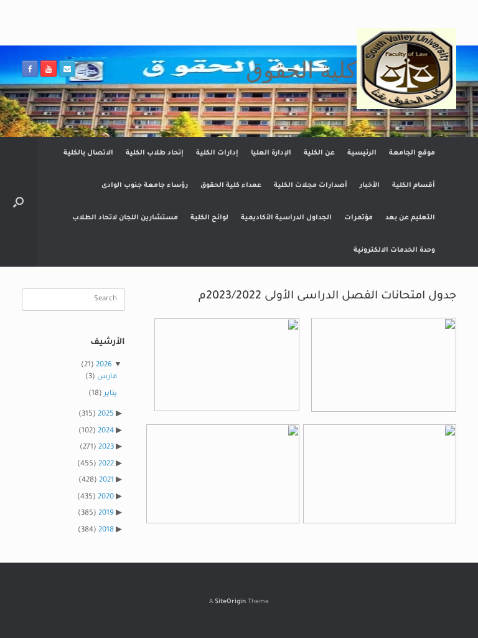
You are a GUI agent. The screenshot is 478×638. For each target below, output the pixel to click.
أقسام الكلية (413, 185)
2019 (106, 514)
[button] (18, 202)
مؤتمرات (358, 218)
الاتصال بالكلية (88, 153)
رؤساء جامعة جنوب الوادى (144, 185)
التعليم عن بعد (410, 218)
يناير (110, 394)
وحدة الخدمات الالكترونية (394, 250)
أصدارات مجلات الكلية (310, 185)
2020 (106, 497)
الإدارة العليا (271, 153)
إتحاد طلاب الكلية (155, 153)
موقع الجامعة (412, 153)
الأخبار (370, 185)
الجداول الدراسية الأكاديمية (286, 218)
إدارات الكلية (217, 153)
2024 (106, 431)
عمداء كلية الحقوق (230, 185)
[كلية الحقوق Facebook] (30, 68)
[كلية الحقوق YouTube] (48, 68)
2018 (106, 530)
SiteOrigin (230, 602)
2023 (106, 448)
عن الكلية (319, 153)
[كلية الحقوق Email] (67, 68)
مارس (107, 377)
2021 (106, 481)
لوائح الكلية (209, 218)
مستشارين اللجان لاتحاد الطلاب (125, 218)
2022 (106, 464)
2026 (104, 365)
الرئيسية (362, 153)
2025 (106, 415)
